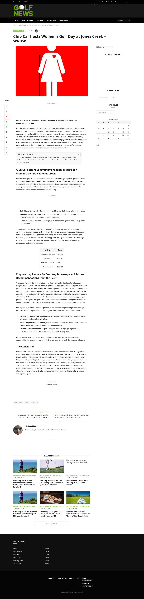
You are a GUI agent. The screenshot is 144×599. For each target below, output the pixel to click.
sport (26, 402)
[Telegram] (6, 147)
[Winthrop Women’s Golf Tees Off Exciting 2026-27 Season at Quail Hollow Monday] (52, 466)
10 (98, 132)
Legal (126, 2)
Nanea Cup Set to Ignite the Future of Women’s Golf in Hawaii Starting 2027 (50, 514)
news (20, 402)
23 (128, 135)
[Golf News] (23, 10)
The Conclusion (24, 162)
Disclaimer (86, 583)
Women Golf (63, 20)
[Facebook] (6, 106)
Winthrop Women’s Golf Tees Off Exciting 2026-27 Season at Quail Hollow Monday (51, 483)
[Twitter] (6, 111)
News (17, 20)
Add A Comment (52, 524)
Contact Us (109, 2)
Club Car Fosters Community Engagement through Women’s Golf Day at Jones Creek (47, 157)
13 (113, 132)
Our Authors (118, 2)
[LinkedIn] (6, 137)
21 (118, 135)
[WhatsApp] (6, 127)
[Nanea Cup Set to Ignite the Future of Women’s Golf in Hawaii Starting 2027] (52, 497)
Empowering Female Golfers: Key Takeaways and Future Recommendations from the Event (49, 160)
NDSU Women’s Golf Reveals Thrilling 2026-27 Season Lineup (77, 483)
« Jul (97, 145)
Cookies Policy (87, 580)
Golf (15, 402)
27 (113, 138)
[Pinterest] (6, 116)
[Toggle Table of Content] (78, 154)
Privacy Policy (87, 586)
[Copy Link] (6, 152)
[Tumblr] (6, 142)
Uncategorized (19, 475)
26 (108, 138)
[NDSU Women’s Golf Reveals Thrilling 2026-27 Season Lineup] (78, 466)
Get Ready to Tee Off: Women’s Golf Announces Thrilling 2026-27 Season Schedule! (25, 514)
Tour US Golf (51, 20)
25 (103, 138)
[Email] (6, 132)
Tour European (27, 20)
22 (123, 135)
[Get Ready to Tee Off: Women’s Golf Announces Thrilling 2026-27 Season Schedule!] (25, 497)
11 (103, 132)
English (102, 47)
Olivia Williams (45, 31)
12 (108, 132)
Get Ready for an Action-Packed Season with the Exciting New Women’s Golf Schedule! (23, 484)
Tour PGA (39, 20)
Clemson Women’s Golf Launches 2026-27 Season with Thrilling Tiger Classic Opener (78, 514)
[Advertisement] (95, 10)
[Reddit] (6, 121)
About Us (100, 2)
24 (98, 138)
